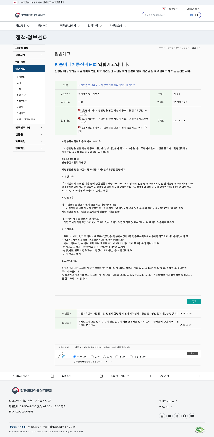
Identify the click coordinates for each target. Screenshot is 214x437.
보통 (109, 356)
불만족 (122, 356)
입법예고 (20, 113)
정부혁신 (20, 148)
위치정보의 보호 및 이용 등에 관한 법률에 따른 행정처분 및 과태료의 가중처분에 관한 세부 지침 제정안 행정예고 (128, 323)
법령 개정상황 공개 (25, 119)
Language (192, 8)
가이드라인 (21, 101)
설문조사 (66, 375)
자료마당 (20, 141)
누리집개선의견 (21, 375)
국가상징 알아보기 (173, 9)
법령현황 (20, 77)
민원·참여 (42, 25)
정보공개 (21, 25)
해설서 (19, 107)
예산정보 (20, 61)
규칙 (18, 89)
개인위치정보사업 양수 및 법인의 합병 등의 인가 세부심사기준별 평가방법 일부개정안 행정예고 (128, 313)
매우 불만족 (140, 356)
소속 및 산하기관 (120, 375)
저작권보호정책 (34, 426)
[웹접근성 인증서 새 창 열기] (200, 428)
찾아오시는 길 (167, 401)
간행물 (19, 134)
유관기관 (164, 375)
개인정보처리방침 (17, 426)
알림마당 (93, 25)
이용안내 (164, 406)
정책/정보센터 (68, 25)
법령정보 (20, 68)
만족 (97, 356)
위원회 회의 (22, 48)
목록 (194, 301)
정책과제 (20, 55)
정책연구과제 (22, 127)
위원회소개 (116, 25)
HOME (162, 48)
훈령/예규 (21, 95)
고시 (18, 83)
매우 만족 (82, 356)
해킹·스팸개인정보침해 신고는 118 (59, 426)
